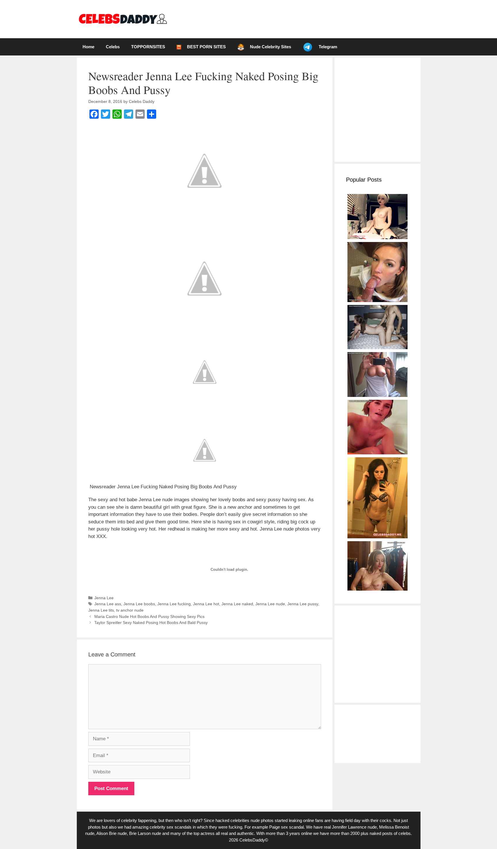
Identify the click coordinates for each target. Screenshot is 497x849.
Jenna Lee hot (206, 604)
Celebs (113, 46)
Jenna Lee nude (270, 604)
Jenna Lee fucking (174, 604)
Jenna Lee (104, 598)
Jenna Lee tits (101, 610)
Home (88, 46)
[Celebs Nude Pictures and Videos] (122, 19)
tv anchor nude (130, 610)
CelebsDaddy (252, 840)
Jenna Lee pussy (302, 604)
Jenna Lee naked (237, 604)
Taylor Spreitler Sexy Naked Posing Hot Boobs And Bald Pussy (151, 622)
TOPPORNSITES (148, 46)
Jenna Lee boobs (139, 604)
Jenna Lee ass (107, 604)
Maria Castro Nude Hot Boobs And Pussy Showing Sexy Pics (149, 616)
